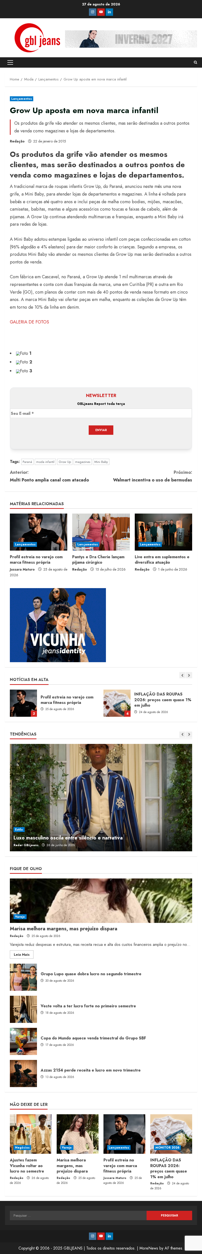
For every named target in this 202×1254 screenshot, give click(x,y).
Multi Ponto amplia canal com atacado (49, 476)
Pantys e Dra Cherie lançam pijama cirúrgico (98, 559)
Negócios (22, 1147)
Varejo (20, 917)
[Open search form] (195, 62)
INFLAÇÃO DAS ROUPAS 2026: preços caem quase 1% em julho (117, 703)
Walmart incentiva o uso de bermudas (152, 476)
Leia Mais (24, 955)
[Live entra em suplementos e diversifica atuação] (163, 532)
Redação (17, 141)
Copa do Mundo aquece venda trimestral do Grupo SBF (23, 1041)
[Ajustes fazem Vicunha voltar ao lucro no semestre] (31, 1134)
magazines (82, 461)
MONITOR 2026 (167, 1147)
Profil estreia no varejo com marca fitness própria (36, 559)
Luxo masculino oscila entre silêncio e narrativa (68, 837)
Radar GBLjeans (26, 845)
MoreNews (148, 1248)
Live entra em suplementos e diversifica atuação (162, 559)
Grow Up (65, 461)
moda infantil (45, 461)
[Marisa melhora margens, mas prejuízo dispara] (101, 900)
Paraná (27, 461)
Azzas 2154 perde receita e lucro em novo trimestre (23, 1073)
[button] (10, 62)
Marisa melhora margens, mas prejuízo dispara (63, 928)
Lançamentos (21, 99)
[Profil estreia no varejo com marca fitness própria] (38, 532)
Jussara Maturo (22, 569)
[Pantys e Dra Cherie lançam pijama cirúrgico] (101, 532)
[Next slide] (189, 675)
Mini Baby (101, 461)
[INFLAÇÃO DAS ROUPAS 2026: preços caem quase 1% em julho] (171, 1134)
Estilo (19, 829)
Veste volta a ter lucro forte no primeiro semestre (23, 1009)
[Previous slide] (182, 675)
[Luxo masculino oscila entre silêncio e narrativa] (101, 797)
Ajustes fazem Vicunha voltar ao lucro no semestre (27, 1165)
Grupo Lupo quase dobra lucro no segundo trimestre (23, 977)
